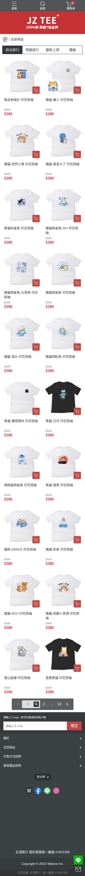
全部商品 (9, 747)
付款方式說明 (12, 756)
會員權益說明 (12, 765)
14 (59, 704)
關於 (6, 738)
